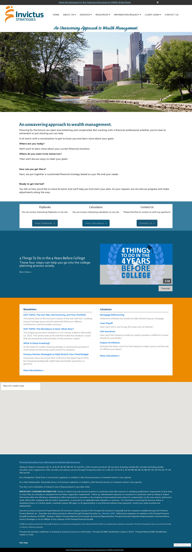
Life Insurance (107, 331)
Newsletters (29, 309)
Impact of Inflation (110, 342)
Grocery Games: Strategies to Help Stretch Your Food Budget (56, 354)
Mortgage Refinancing (112, 315)
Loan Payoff (106, 323)
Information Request (126, 14)
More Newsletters (33, 370)
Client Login (152, 14)
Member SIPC (108, 513)
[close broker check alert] (158, 2)
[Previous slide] (3, 75)
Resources (102, 14)
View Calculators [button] (94, 223)
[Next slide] (189, 75)
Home (56, 14)
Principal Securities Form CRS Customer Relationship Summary (49, 462)
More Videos (25, 272)
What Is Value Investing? (36, 343)
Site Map (23, 543)
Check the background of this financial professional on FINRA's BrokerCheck (95, 2)
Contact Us (171, 14)
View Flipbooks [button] (43, 223)
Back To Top (181, 545)
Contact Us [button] (145, 223)
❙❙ (98, 108)
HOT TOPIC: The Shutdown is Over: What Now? (48, 329)
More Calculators (110, 356)
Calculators (106, 309)
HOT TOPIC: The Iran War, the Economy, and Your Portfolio (54, 315)
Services (85, 14)
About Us (68, 14)
